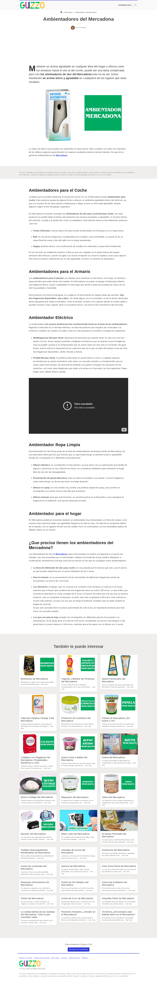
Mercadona (69, 12)
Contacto (64, 958)
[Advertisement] (78, 47)
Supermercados (124, 5)
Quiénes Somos (74, 958)
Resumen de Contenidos (78, 949)
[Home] (61, 12)
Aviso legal (55, 958)
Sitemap (85, 958)
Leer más (44, 684)
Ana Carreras (81, 27)
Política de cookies (25, 958)
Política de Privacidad (42, 958)
